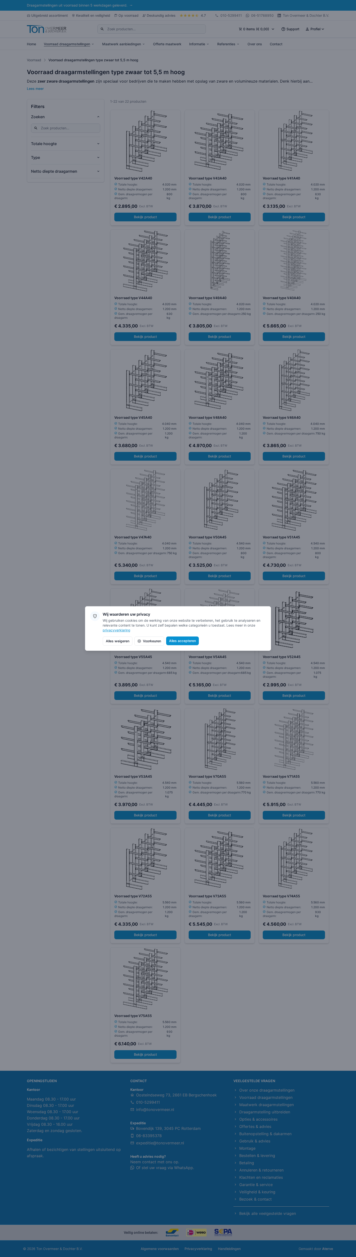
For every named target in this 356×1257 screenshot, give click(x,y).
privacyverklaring (116, 630)
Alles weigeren (117, 641)
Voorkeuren (152, 641)
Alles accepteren (182, 641)
